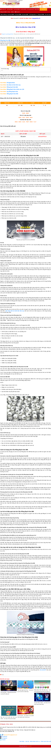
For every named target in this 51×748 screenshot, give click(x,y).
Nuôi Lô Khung (4, 14)
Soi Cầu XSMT (23, 9)
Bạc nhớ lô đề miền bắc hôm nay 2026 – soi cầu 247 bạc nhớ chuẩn (9, 718)
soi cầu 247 (29, 746)
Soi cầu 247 (3, 9)
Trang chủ (3, 34)
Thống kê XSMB (3, 11)
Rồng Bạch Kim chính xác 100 (15, 89)
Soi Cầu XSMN (16, 9)
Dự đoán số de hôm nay (14, 85)
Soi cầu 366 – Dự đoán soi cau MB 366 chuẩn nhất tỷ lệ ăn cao (25, 716)
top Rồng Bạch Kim (12, 91)
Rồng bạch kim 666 (12, 87)
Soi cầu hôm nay (30, 9)
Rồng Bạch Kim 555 (12, 93)
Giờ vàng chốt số (43, 9)
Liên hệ (27, 741)
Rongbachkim (11, 82)
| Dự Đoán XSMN (17, 14)
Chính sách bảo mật (46, 741)
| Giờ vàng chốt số (33, 14)
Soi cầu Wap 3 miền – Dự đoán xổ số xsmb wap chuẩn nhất (42, 703)
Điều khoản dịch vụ (35, 741)
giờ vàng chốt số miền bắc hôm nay (15, 310)
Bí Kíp (9, 11)
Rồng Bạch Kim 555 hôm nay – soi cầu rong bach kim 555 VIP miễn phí (42, 690)
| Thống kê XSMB (40, 14)
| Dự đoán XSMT (25, 14)
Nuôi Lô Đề (37, 9)
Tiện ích (17, 11)
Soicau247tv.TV (36, 18)
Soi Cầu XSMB (10, 9)
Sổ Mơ (12, 11)
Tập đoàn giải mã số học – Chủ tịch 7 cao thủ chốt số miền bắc (25, 691)
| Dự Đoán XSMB (10, 14)
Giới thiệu (21, 741)
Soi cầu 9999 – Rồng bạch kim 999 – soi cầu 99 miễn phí (9, 693)
